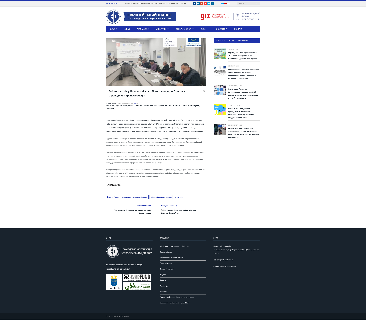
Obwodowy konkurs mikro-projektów (174, 302)
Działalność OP (183, 29)
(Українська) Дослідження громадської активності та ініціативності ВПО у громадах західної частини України (241, 113)
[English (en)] (225, 4)
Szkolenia (163, 291)
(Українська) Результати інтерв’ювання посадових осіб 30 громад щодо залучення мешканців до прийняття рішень (243, 93)
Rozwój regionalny (167, 269)
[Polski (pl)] (228, 4)
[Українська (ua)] (222, 4)
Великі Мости (112, 197)
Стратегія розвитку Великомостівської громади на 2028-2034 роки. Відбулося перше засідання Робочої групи (157, 3)
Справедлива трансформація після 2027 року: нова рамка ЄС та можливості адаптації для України (242, 56)
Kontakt (238, 29)
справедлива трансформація (134, 197)
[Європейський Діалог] (141, 16)
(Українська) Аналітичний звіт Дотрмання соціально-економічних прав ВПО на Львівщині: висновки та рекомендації (243, 132)
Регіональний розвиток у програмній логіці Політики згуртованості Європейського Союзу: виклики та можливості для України (243, 73)
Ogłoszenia (221, 29)
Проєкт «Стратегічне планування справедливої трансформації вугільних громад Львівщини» (163, 106)
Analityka (161, 29)
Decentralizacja (166, 252)
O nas (127, 29)
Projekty (163, 274)
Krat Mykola (112, 103)
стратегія (176, 197)
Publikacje (110, 108)
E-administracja (166, 263)
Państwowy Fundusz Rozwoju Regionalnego (177, 297)
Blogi (203, 29)
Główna (113, 29)
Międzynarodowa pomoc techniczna (174, 246)
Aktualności (143, 29)
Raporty (163, 280)
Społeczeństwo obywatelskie (171, 257)
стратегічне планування (159, 197)
